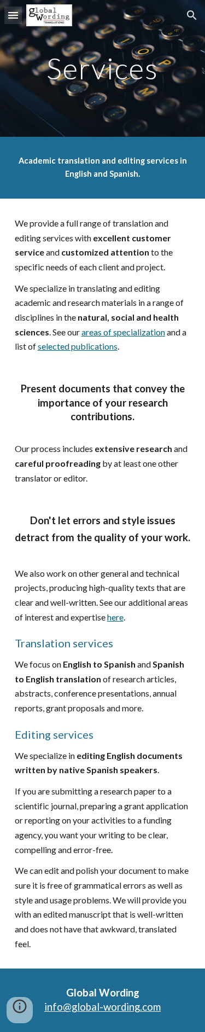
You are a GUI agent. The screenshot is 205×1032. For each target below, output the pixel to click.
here (115, 617)
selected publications (78, 346)
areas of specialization (123, 332)
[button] (13, 15)
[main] (102, 68)
